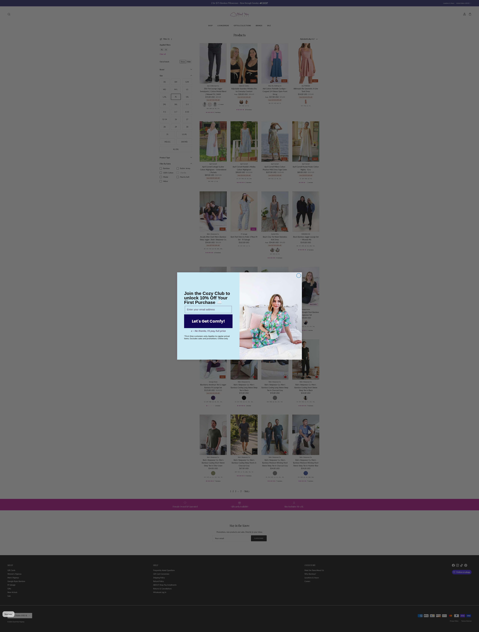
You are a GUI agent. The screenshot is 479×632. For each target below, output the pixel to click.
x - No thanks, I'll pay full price (208, 330)
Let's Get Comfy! (208, 321)
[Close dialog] (299, 275)
